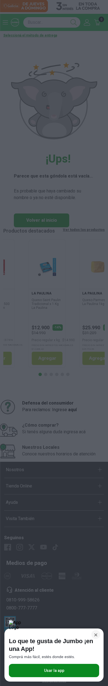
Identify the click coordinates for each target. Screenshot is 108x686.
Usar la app (54, 670)
